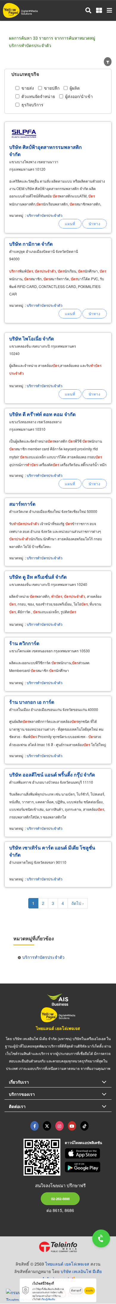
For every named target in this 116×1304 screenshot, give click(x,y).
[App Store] (88, 1153)
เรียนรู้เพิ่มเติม (48, 1299)
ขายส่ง (27, 88)
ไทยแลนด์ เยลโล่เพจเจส (58, 1028)
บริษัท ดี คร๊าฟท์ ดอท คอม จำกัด (42, 414)
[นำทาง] (94, 223)
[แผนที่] (70, 223)
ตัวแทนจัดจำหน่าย (38, 96)
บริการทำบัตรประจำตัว (44, 215)
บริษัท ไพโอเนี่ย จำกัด (31, 338)
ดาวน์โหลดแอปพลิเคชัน (83, 1142)
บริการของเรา (22, 1094)
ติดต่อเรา (17, 1106)
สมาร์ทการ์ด (22, 503)
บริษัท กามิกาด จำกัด (31, 243)
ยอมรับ (89, 1290)
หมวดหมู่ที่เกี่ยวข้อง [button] (33, 938)
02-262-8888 (60, 1198)
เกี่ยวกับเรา (19, 1082)
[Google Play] (88, 1167)
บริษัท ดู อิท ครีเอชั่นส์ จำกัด (38, 576)
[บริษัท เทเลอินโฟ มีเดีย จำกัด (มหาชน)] (58, 1246)
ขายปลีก (51, 88)
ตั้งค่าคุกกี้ (76, 1290)
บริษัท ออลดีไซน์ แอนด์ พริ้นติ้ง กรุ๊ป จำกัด (52, 774)
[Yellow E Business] (34, 1126)
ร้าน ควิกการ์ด (24, 643)
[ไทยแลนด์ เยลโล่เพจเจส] (47, 1126)
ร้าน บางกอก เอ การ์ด (31, 701)
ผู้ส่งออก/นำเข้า (79, 96)
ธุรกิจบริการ (32, 105)
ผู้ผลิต (75, 88)
